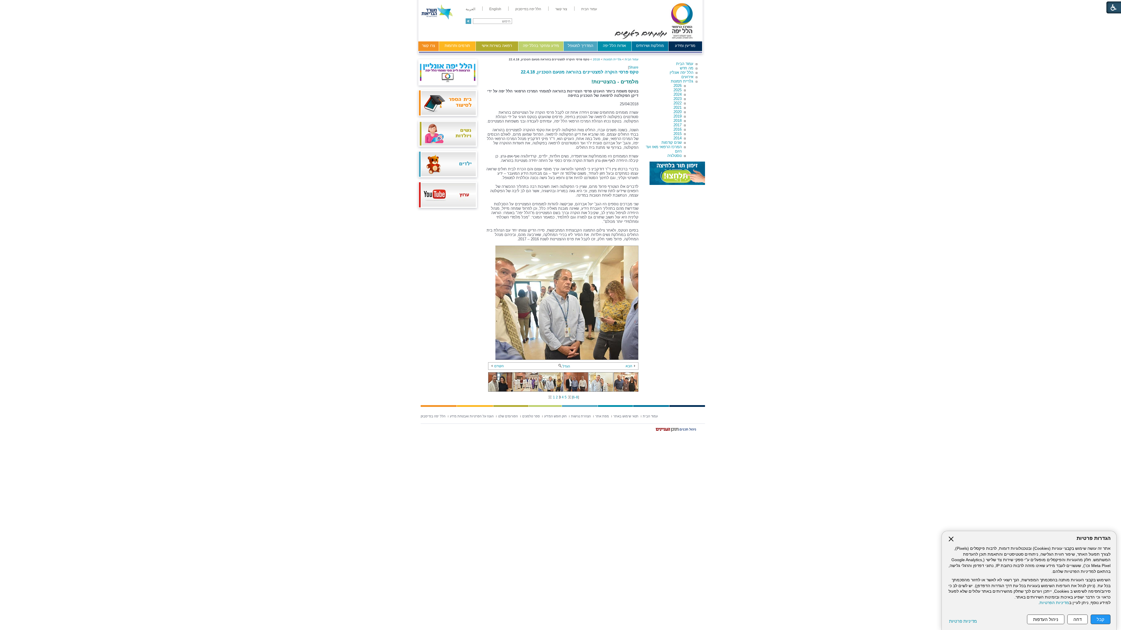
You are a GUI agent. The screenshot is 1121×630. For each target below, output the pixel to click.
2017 (677, 125)
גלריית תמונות (682, 81)
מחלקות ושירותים (650, 45)
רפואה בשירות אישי (497, 45)
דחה (1077, 619)
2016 (677, 129)
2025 (677, 90)
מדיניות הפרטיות (1054, 603)
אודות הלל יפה (614, 45)
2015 (677, 134)
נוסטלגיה (674, 155)
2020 (677, 112)
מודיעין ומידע (685, 45)
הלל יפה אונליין (681, 72)
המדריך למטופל (580, 45)
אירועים (687, 77)
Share (633, 67)
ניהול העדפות (1045, 619)
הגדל (566, 366)
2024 (677, 94)
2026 (677, 85)
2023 (677, 99)
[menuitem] (589, 9)
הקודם (499, 366)
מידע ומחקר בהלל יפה (541, 45)
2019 (677, 116)
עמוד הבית (684, 64)
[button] (468, 21)
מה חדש (686, 68)
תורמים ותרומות (457, 45)
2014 (677, 138)
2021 (677, 107)
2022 (677, 103)
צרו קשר (428, 45)
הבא (629, 366)
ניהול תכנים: (687, 429)
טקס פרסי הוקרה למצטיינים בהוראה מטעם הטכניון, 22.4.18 (579, 71)
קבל (1100, 619)
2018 (677, 120)
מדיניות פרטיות (963, 621)
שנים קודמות (672, 142)
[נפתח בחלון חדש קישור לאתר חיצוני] (677, 173)
